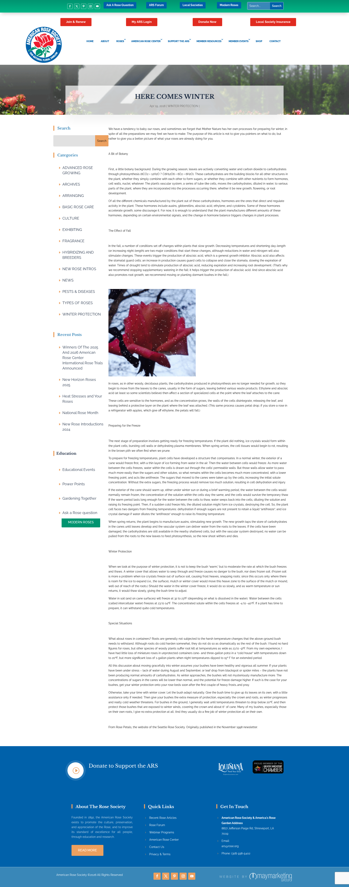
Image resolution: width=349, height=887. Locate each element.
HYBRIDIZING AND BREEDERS (78, 255)
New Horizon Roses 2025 (79, 382)
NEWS (68, 280)
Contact (275, 41)
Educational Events (78, 469)
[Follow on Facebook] (70, 6)
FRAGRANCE (73, 241)
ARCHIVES (71, 184)
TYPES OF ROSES (77, 303)
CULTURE (70, 218)
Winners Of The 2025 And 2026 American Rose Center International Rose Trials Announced (82, 357)
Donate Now (207, 22)
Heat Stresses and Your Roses (82, 399)
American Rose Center (146, 41)
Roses (120, 41)
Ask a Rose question (79, 513)
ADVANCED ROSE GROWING (77, 170)
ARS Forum (156, 5)
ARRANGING (73, 195)
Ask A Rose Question (120, 5)
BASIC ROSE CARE (78, 207)
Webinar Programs (161, 832)
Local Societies (193, 5)
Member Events (238, 41)
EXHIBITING (72, 229)
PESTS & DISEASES (78, 291)
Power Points (73, 484)
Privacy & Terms (159, 854)
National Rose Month (80, 413)
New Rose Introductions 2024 (82, 426)
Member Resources (209, 41)
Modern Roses (229, 5)
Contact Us (156, 847)
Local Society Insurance (273, 22)
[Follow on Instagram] (90, 6)
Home (90, 41)
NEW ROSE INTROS (79, 269)
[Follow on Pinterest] (83, 6)
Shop (259, 41)
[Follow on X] (76, 6)
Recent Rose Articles (163, 817)
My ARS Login (142, 22)
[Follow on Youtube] (97, 6)
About (105, 41)
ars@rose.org (230, 846)
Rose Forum (157, 825)
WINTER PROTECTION (183, 106)
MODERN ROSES (81, 522)
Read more (87, 850)
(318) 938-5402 (240, 853)
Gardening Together (79, 498)
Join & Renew (76, 22)
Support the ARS (178, 41)
